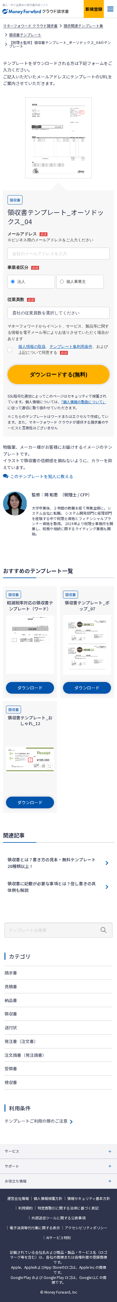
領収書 (10, 1014)
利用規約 (25, 1208)
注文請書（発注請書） (25, 1055)
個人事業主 (76, 281)
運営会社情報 (18, 1198)
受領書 (10, 1068)
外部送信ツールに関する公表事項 (59, 1217)
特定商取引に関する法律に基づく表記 (68, 1208)
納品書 (10, 1000)
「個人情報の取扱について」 (83, 401)
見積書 (10, 986)
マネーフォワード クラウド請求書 (30, 26)
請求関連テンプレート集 (83, 26)
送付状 (10, 1027)
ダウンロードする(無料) (58, 375)
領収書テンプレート (25, 35)
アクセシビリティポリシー (86, 1227)
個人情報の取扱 (32, 346)
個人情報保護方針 (48, 1198)
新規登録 (94, 9)
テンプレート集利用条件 (71, 346)
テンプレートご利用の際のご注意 (36, 1121)
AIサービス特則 (58, 1237)
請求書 (10, 973)
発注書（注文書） (21, 1041)
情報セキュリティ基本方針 (88, 1198)
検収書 (10, 1082)
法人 (21, 281)
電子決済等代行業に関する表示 (35, 1227)
